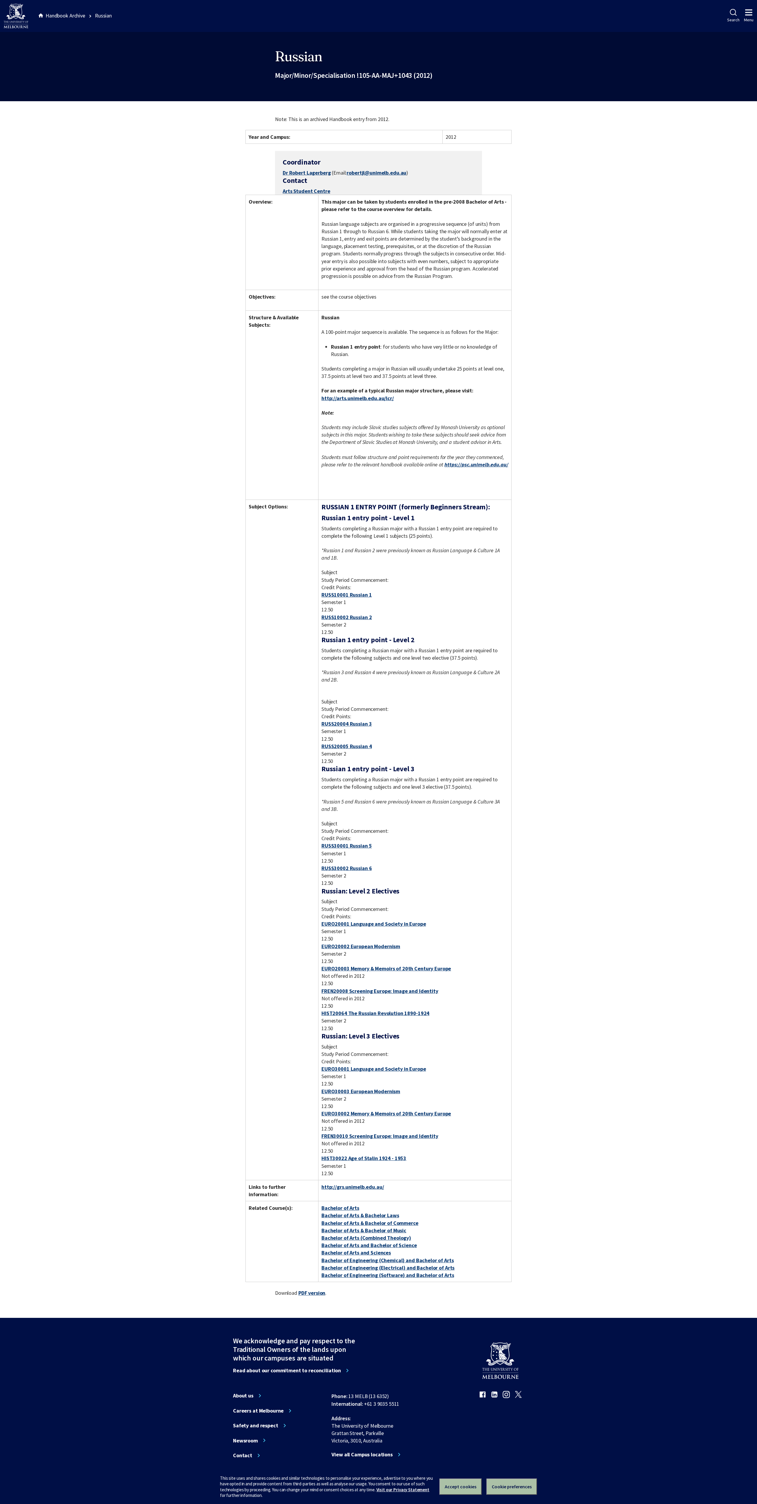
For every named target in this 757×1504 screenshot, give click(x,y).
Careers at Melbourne (258, 1411)
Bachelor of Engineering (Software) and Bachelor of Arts (387, 1275)
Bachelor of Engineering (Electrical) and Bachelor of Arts (387, 1267)
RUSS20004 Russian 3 (346, 723)
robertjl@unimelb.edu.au (376, 172)
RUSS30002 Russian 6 (346, 868)
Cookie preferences (512, 1486)
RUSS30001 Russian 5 (346, 845)
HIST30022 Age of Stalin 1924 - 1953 (363, 1158)
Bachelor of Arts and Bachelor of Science (369, 1245)
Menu (748, 19)
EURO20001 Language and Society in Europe (373, 923)
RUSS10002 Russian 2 (346, 617)
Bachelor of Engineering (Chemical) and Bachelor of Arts (387, 1260)
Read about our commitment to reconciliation (287, 1370)
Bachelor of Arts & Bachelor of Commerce (369, 1223)
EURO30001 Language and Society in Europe (373, 1068)
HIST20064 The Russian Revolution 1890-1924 (375, 1013)
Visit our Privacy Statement (402, 1489)
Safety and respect (255, 1425)
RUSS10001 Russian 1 (346, 594)
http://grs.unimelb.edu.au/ (352, 1186)
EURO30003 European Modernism (360, 1091)
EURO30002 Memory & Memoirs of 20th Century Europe (386, 1113)
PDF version (312, 1292)
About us (243, 1395)
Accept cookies (460, 1486)
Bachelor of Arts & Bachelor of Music (363, 1230)
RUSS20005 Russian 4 (346, 746)
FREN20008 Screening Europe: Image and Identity (379, 991)
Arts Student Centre (306, 191)
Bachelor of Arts (340, 1208)
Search (733, 19)
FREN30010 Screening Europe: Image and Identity (379, 1136)
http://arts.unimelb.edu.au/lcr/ (357, 398)
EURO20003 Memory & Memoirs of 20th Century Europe (386, 968)
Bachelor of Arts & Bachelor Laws (360, 1215)
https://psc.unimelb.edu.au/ (476, 464)
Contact (242, 1455)
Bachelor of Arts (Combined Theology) (366, 1237)
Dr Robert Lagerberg (307, 172)
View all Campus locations (362, 1454)
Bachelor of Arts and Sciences (356, 1252)
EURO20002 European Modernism (360, 946)
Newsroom (245, 1440)
